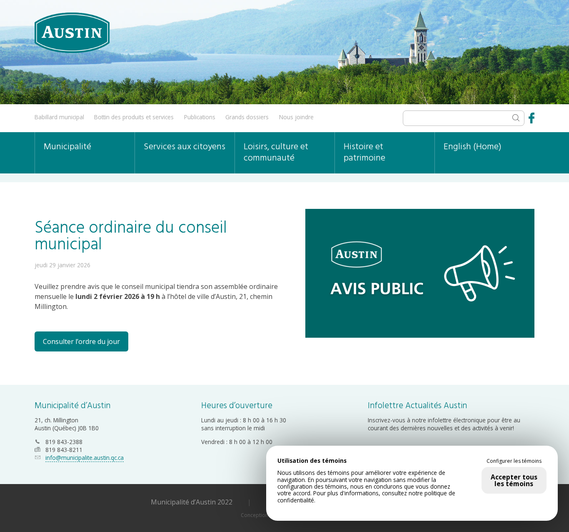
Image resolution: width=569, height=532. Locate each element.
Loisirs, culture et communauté (276, 153)
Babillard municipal (59, 117)
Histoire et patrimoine (364, 153)
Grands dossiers (247, 117)
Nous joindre (296, 117)
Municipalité (67, 147)
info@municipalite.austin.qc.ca (84, 458)
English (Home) (473, 147)
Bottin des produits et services (134, 117)
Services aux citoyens (184, 147)
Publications (199, 117)
